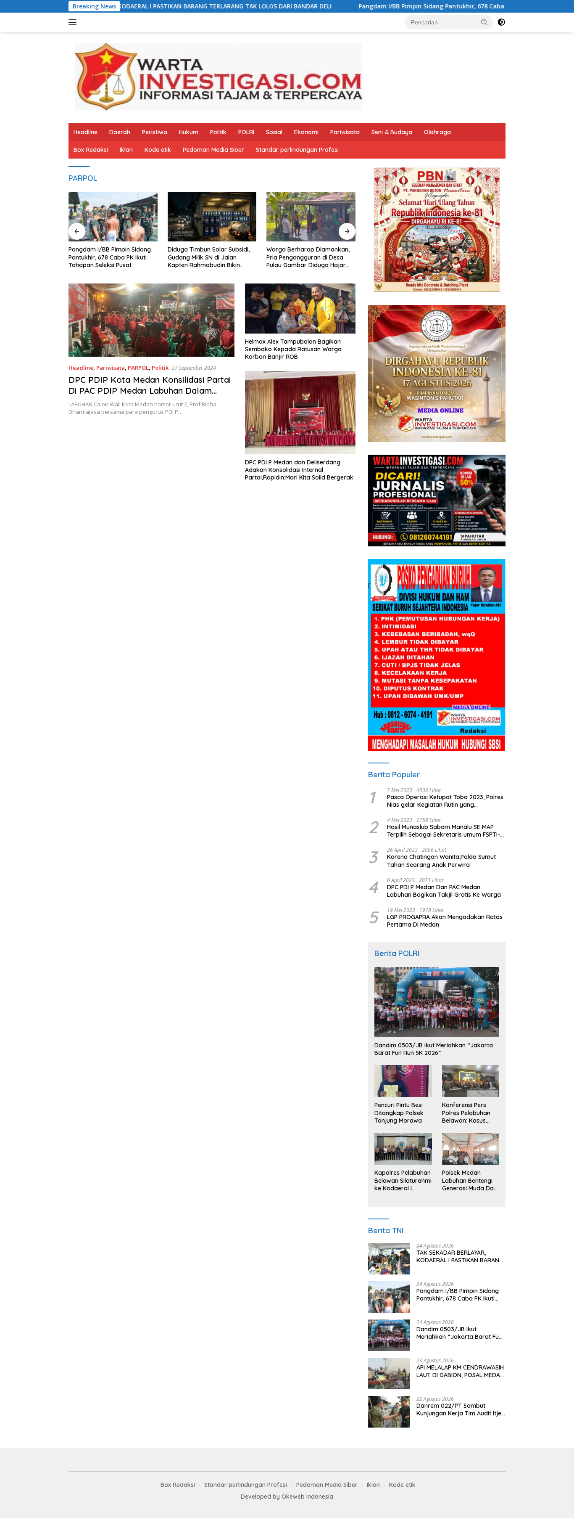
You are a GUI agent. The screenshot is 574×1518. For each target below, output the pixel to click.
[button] (484, 22)
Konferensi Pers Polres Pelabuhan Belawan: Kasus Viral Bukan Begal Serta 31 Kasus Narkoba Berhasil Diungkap (467, 1112)
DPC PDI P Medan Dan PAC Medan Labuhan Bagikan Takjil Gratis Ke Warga (444, 890)
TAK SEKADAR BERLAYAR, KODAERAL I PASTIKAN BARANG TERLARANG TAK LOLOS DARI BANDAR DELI (459, 1256)
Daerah (119, 132)
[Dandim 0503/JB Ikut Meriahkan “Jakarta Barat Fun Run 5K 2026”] (436, 1002)
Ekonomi (306, 132)
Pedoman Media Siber (213, 150)
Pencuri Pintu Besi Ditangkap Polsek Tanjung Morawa (399, 1112)
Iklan (126, 150)
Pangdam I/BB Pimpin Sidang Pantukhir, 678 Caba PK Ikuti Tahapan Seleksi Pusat (415, 6)
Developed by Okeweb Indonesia (287, 1496)
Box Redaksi (91, 150)
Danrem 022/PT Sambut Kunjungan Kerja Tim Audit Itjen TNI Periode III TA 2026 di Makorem (460, 1409)
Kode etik (158, 150)
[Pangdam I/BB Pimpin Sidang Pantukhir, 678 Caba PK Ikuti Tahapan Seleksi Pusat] (113, 217)
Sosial (274, 132)
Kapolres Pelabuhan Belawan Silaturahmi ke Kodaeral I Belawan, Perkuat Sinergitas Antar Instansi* (403, 1180)
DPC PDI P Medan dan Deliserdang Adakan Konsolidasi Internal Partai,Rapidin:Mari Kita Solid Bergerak (299, 469)
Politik (218, 132)
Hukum (188, 132)
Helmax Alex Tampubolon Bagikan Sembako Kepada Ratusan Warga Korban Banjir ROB (293, 349)
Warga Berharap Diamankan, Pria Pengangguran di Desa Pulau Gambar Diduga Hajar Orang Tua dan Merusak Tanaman (308, 257)
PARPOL (138, 367)
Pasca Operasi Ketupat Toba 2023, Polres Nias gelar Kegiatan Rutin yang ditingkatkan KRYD (445, 800)
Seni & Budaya (391, 132)
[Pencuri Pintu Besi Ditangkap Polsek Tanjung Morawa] (403, 1081)
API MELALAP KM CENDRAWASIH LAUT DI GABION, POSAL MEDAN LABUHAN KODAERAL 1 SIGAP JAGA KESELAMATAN (460, 1371)
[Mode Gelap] (501, 22)
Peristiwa (154, 132)
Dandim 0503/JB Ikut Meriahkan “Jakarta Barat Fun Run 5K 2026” (433, 1049)
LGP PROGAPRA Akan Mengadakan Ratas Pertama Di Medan (445, 920)
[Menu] (74, 22)
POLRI (246, 132)
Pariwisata (345, 132)
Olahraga (437, 132)
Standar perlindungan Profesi (297, 150)
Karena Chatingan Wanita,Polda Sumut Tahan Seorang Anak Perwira (441, 860)
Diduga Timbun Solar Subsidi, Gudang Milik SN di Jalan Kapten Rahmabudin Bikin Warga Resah (209, 257)
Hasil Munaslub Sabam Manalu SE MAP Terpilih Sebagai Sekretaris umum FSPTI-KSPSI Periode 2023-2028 (443, 830)
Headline (85, 132)
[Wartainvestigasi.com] (217, 77)
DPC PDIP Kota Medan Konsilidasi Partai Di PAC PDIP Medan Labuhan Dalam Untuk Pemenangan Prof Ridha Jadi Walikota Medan (149, 396)
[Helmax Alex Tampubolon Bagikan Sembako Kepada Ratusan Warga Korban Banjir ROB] (300, 308)
